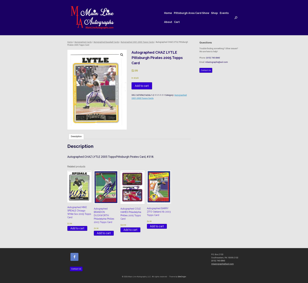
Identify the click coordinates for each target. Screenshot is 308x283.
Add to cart (142, 85)
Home (168, 13)
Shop (214, 13)
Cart (177, 22)
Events (224, 13)
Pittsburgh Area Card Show (191, 13)
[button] (236, 17)
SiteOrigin (182, 276)
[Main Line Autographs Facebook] (74, 257)
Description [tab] (76, 136)
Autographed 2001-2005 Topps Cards (137, 42)
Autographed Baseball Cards (106, 42)
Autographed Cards (83, 42)
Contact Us (206, 70)
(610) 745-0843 (213, 58)
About (168, 22)
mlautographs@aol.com (216, 62)
